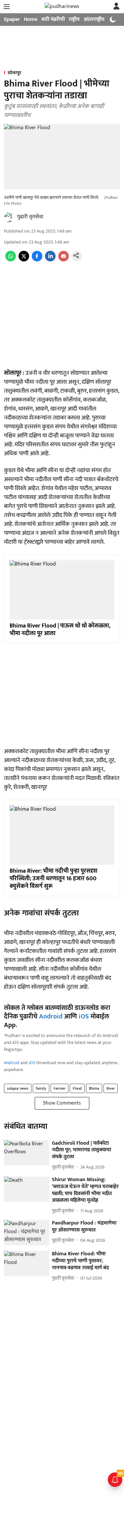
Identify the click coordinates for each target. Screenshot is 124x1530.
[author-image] (9, 217)
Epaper (12, 19)
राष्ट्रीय (74, 19)
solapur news (17, 1088)
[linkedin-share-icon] (50, 259)
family (41, 1088)
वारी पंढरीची (53, 19)
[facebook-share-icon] (37, 259)
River (110, 1088)
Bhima (94, 1088)
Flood (77, 1088)
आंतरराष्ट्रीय (94, 19)
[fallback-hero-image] (26, 1153)
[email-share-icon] (63, 259)
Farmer (59, 1088)
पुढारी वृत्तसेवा (30, 216)
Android (50, 1016)
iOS (84, 1016)
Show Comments (62, 1103)
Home (30, 19)
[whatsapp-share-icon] (10, 259)
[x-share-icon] (24, 259)
